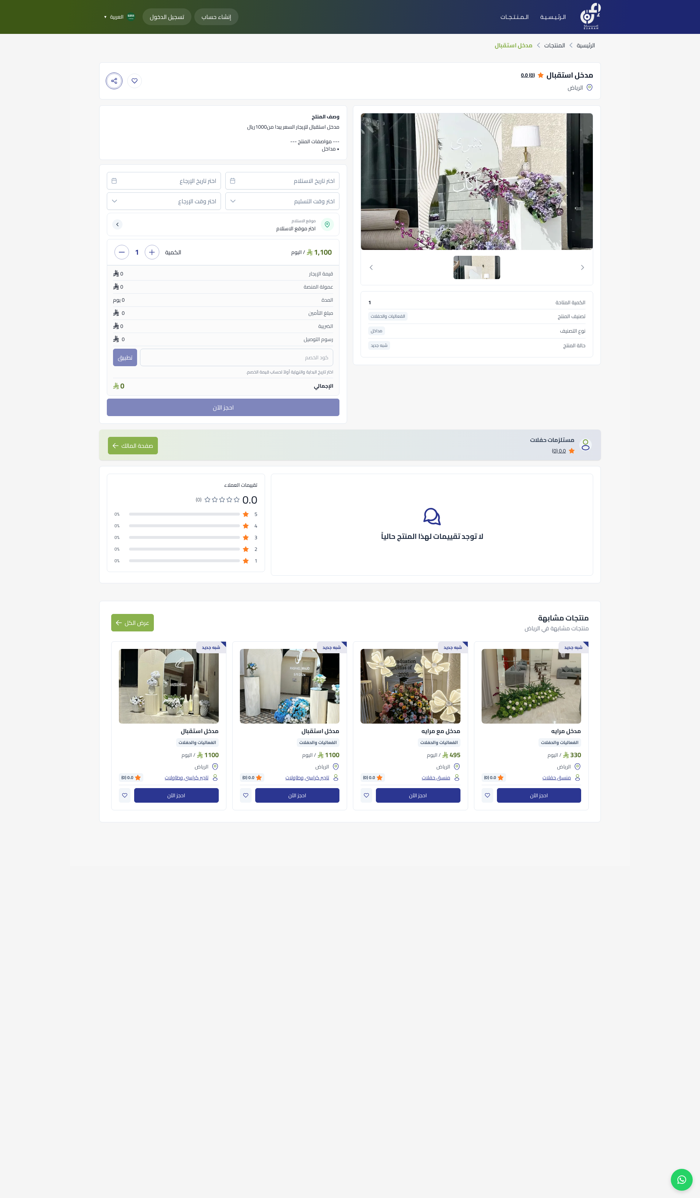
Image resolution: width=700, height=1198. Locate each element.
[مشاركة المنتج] (114, 81)
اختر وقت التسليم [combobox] (314, 201)
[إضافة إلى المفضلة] (134, 81)
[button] (233, 201)
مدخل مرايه (566, 731)
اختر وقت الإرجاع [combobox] (197, 201)
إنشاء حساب (216, 16)
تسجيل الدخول (167, 16)
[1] (477, 267)
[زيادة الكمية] (152, 252)
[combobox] (282, 180)
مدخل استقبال (320, 731)
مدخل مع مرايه (440, 731)
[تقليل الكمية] (121, 252)
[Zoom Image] (476, 181)
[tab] (477, 267)
